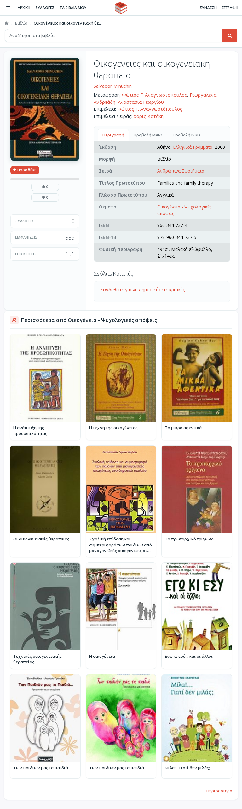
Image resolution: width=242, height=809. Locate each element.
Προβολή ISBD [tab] (186, 135)
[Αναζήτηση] (229, 35)
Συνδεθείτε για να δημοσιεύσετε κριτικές (142, 289)
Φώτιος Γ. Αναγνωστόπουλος (154, 94)
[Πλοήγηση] (8, 8)
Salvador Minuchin (113, 86)
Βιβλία (21, 23)
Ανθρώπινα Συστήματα (180, 171)
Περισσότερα (219, 791)
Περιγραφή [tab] (113, 135)
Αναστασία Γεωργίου (141, 102)
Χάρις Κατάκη (149, 116)
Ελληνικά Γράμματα (192, 147)
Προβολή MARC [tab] (148, 135)
